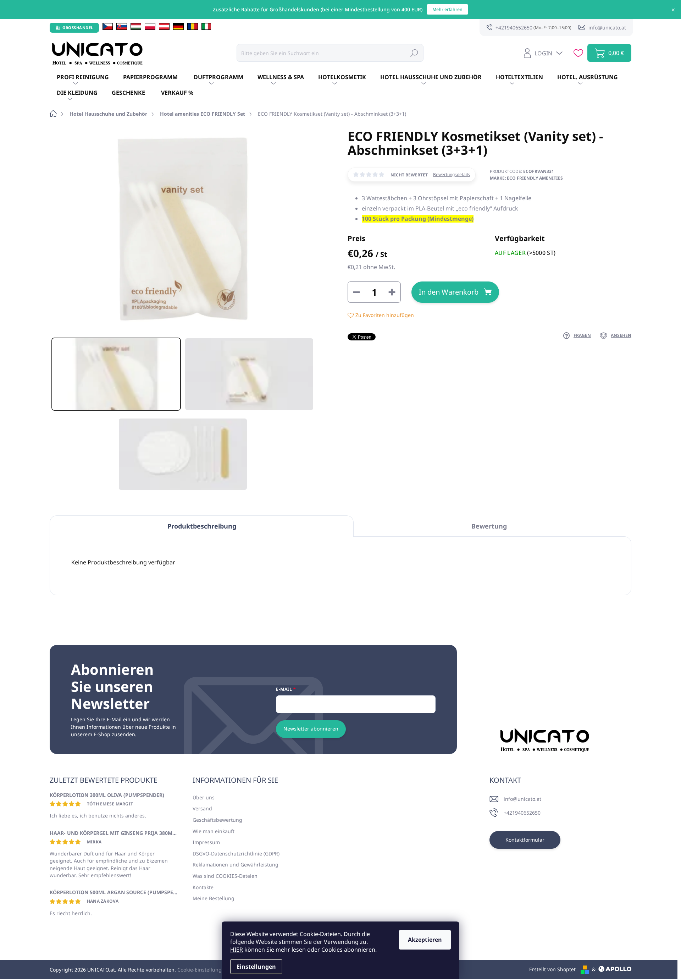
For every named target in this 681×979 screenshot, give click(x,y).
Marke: (526, 178)
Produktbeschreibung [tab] (201, 526)
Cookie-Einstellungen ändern (212, 969)
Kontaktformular (524, 839)
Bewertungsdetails (451, 174)
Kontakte (203, 887)
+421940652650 (522, 812)
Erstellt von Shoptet (552, 969)
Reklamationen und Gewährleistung (235, 864)
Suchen (414, 52)
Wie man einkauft (213, 831)
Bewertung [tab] (489, 526)
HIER (236, 949)
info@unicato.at (522, 798)
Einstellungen (256, 966)
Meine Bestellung (213, 898)
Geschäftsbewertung (217, 819)
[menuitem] (83, 77)
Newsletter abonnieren (310, 728)
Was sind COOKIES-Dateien (225, 876)
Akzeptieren (425, 940)
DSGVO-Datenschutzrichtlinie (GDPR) (236, 853)
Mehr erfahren (447, 9)
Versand (202, 808)
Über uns (204, 797)
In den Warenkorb (448, 292)
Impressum (206, 842)
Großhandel (77, 27)
